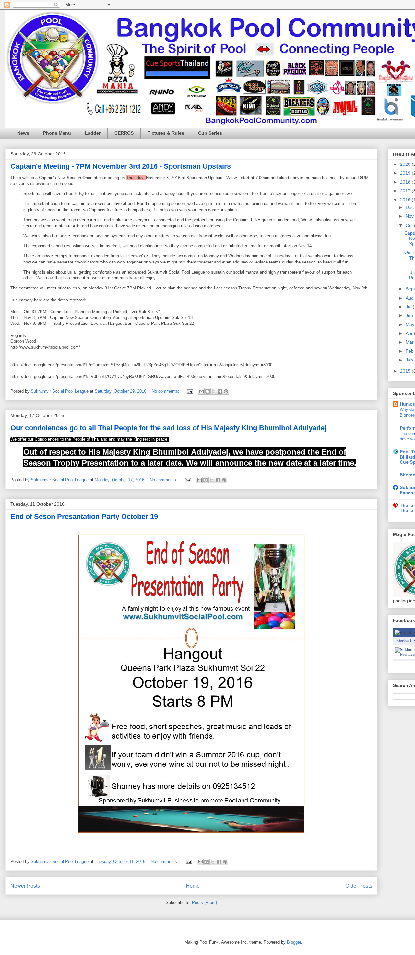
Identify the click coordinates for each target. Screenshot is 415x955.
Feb (410, 351)
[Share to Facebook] (220, 391)
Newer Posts (25, 885)
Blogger (294, 942)
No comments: (166, 391)
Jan (410, 359)
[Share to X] (213, 391)
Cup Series (210, 133)
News (23, 133)
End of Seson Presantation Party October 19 (84, 516)
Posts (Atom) (204, 902)
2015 (406, 370)
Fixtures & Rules (166, 133)
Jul (409, 306)
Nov (410, 216)
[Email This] (201, 391)
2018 (406, 182)
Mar (410, 342)
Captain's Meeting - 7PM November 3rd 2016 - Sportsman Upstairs (120, 166)
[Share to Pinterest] (226, 391)
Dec (410, 207)
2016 (406, 199)
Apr (410, 333)
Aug (410, 297)
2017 (406, 190)
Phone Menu (57, 133)
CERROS (124, 133)
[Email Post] (189, 391)
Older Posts (358, 885)
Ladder (93, 133)
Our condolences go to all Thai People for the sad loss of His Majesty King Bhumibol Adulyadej (168, 428)
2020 (406, 164)
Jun (410, 315)
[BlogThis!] (207, 391)
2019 (406, 173)
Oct (410, 225)
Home (193, 885)
